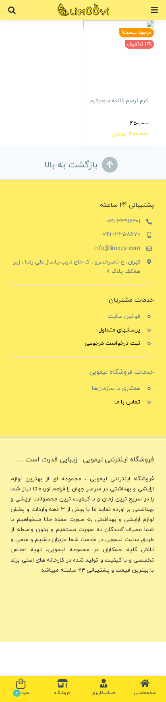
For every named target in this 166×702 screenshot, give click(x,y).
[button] (12, 10)
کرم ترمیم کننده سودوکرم (119, 101)
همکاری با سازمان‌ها (116, 388)
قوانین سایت (124, 316)
